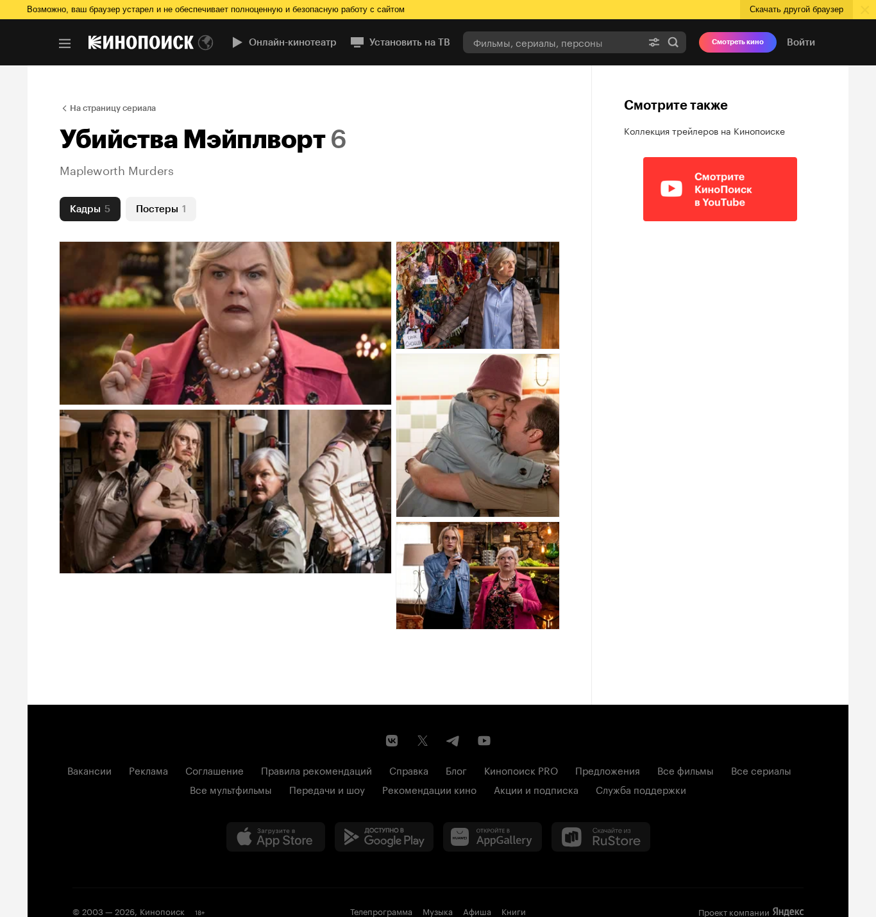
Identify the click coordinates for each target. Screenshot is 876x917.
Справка (408, 769)
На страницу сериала (113, 108)
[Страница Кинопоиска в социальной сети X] (422, 740)
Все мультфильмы (231, 788)
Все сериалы (761, 769)
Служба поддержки (641, 788)
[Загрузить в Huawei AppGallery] (492, 837)
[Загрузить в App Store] (275, 837)
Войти (801, 42)
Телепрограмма (381, 910)
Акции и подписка (536, 788)
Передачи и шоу (327, 788)
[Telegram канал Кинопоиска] (453, 740)
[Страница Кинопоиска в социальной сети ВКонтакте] (392, 740)
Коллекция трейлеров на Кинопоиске (704, 130)
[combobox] (552, 42)
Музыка (438, 910)
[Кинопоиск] (141, 42)
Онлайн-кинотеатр (293, 42)
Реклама (148, 769)
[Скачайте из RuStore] (601, 837)
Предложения (607, 769)
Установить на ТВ (409, 42)
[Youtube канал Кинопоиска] (484, 740)
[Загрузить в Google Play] (384, 837)
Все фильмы (685, 769)
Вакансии (89, 769)
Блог (456, 769)
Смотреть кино (738, 42)
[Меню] (64, 43)
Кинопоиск (162, 910)
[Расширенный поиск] (654, 42)
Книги (513, 910)
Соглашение (214, 769)
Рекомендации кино (429, 788)
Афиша (477, 910)
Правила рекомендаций (316, 769)
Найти (673, 42)
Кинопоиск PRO (521, 769)
